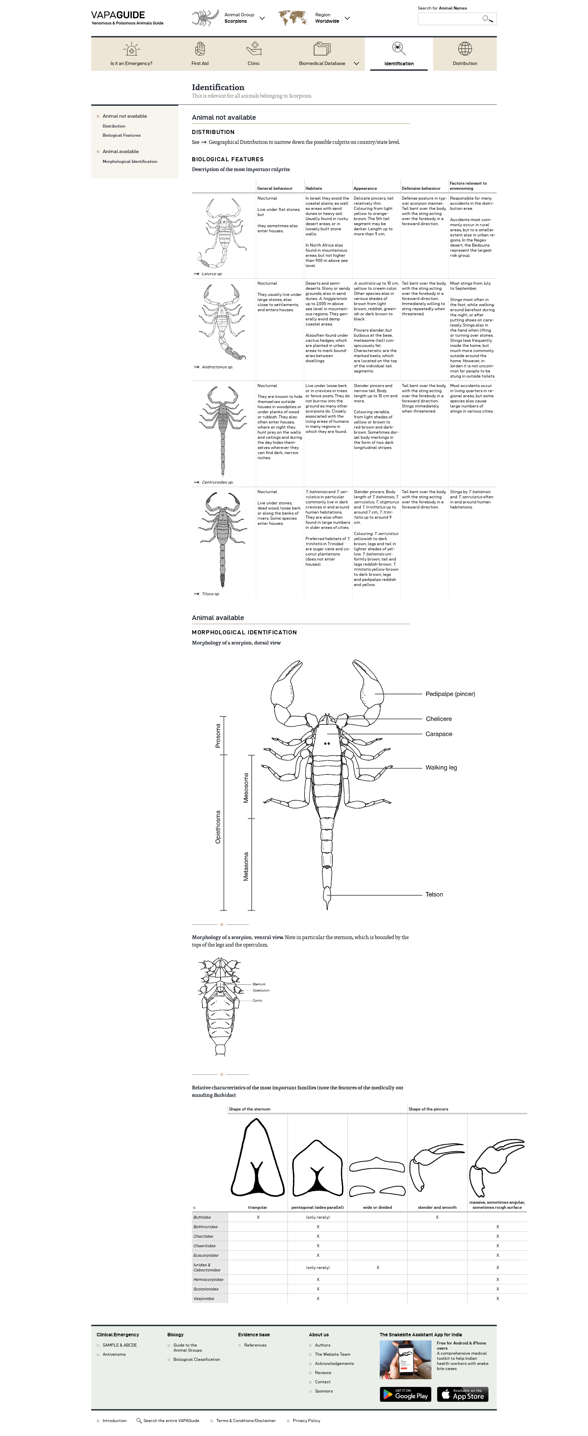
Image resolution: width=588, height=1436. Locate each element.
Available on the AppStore (463, 1395)
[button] (205, 18)
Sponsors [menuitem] (324, 1391)
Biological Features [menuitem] (122, 135)
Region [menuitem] (327, 18)
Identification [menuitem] (399, 63)
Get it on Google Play (405, 1395)
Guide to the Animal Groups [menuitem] (188, 1347)
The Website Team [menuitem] (332, 1354)
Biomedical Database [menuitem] (322, 63)
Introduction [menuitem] (115, 1420)
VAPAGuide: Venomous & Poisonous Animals (127, 18)
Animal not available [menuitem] (125, 116)
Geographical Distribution (238, 142)
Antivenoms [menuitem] (114, 1354)
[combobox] (457, 19)
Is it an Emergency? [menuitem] (131, 63)
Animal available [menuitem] (121, 151)
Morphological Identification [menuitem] (130, 161)
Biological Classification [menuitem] (197, 1359)
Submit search (487, 18)
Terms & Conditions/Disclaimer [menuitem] (246, 1420)
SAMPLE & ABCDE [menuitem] (120, 1345)
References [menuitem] (255, 1345)
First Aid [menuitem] (200, 63)
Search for (442, 8)
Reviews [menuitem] (323, 1372)
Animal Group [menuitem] (239, 18)
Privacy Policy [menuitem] (306, 1420)
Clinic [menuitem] (254, 63)
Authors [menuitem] (322, 1345)
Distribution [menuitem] (465, 63)
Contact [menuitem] (323, 1382)
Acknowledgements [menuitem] (334, 1363)
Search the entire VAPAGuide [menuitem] (171, 1420)
